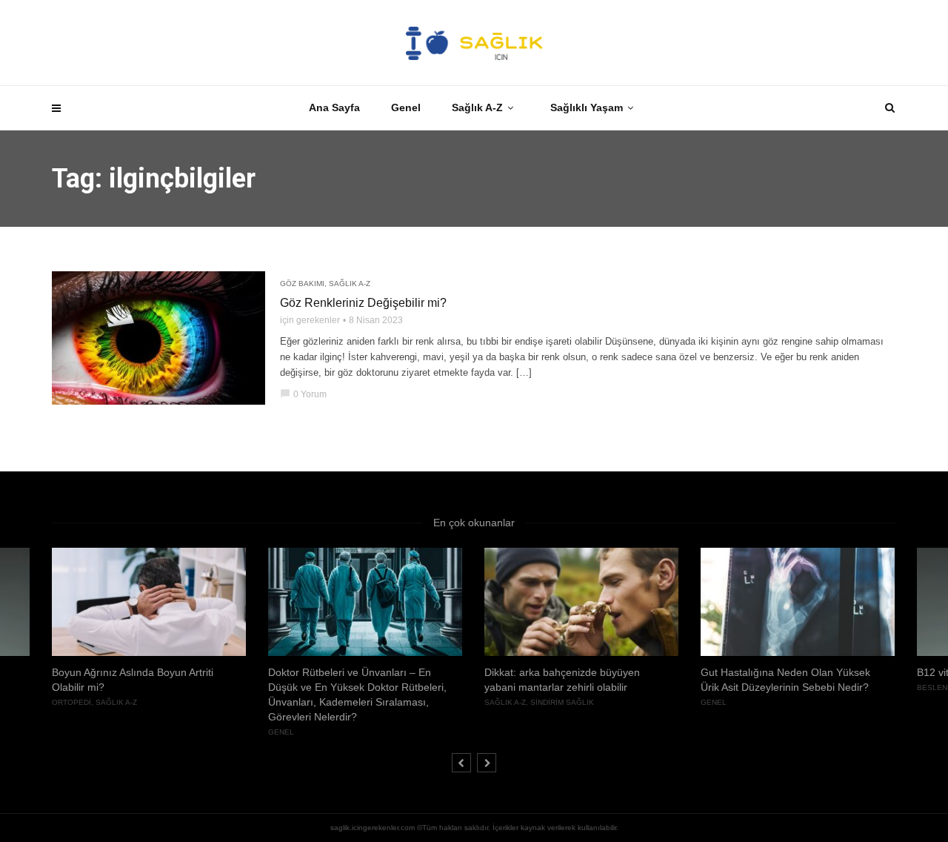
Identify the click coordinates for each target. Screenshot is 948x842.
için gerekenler (310, 320)
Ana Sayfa (334, 107)
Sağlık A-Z (477, 107)
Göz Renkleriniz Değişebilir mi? (363, 302)
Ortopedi (71, 702)
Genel (406, 107)
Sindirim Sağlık (562, 702)
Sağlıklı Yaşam (586, 107)
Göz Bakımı (302, 283)
